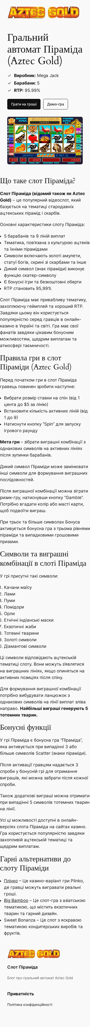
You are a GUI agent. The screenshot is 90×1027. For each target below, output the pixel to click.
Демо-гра (55, 104)
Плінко (11, 880)
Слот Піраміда (22, 967)
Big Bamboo (16, 900)
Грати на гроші (23, 104)
